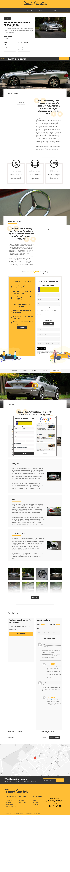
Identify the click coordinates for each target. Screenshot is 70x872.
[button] (24, 418)
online (45, 454)
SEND (24, 453)
